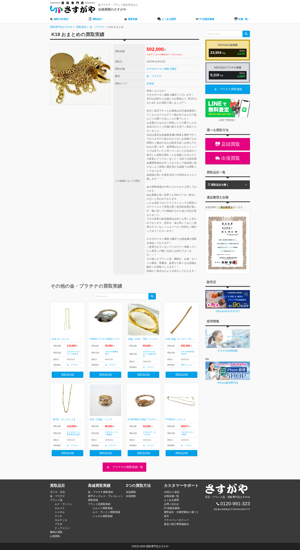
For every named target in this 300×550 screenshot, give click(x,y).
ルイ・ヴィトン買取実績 (106, 512)
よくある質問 (171, 500)
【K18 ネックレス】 (64, 419)
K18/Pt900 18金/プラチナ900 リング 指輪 (151, 419)
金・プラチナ (154, 76)
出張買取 (230, 158)
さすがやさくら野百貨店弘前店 (73, 433)
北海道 (150, 83)
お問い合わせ (171, 504)
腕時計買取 (56, 532)
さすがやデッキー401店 (149, 433)
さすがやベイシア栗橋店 (111, 433)
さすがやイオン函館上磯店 (162, 68)
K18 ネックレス (60, 339)
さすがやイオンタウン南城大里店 (149, 353)
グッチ (58, 516)
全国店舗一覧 (171, 496)
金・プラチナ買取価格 (228, 89)
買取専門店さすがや (157, 546)
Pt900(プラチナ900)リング (105, 339)
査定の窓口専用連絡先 (176, 524)
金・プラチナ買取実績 (100, 492)
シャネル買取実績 (103, 516)
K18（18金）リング (101, 419)
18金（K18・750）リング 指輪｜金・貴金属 (152, 339)
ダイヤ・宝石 (57, 492)
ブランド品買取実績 (99, 504)
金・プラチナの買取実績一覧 (124, 467)
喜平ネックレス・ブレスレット (194, 365)
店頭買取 (230, 144)
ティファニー (62, 528)
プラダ (58, 524)
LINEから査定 (172, 492)
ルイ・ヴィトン (63, 504)
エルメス (60, 508)
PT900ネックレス (176, 419)
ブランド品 (56, 500)
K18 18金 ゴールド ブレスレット (184, 339)
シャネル (60, 512)
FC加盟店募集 (172, 508)
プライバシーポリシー (176, 520)
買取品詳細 (67, 374)
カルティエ (61, 520)
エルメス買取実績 (103, 508)
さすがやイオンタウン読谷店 (73, 352)
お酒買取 (55, 536)
